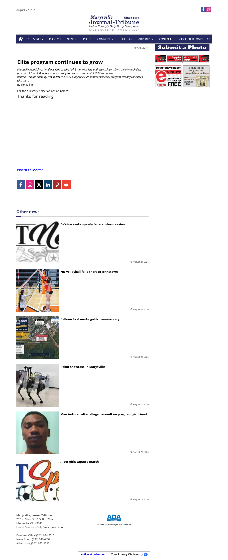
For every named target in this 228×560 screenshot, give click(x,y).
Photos (126, 39)
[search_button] (209, 39)
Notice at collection (92, 554)
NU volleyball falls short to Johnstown (89, 272)
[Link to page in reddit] (66, 184)
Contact (165, 39)
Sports (86, 39)
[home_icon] (20, 39)
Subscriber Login (190, 39)
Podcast (55, 39)
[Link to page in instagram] (208, 9)
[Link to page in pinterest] (57, 184)
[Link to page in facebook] (203, 9)
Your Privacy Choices (125, 554)
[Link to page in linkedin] (48, 184)
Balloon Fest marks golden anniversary (89, 319)
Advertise (145, 39)
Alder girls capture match (79, 462)
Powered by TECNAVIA (30, 169)
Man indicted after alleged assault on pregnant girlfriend (103, 414)
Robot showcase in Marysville (82, 367)
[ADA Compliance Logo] (114, 521)
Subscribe (35, 39)
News (70, 39)
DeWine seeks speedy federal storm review (92, 224)
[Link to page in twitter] (39, 184)
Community (105, 39)
